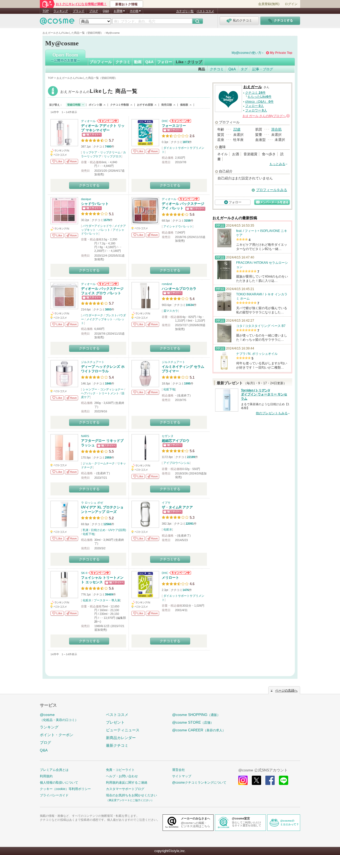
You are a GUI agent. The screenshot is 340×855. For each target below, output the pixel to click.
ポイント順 (95, 104)
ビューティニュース (122, 730)
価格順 (184, 104)
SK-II (84, 573)
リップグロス (112, 156)
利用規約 (46, 776)
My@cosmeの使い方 (246, 53)
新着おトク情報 (126, 4)
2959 (108, 457)
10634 (190, 304)
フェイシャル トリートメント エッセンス (102, 580)
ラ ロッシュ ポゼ (92, 502)
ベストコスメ (205, 11)
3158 (187, 220)
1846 (108, 383)
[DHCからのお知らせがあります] (179, 121)
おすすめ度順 (145, 104)
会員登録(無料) (268, 4)
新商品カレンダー (121, 738)
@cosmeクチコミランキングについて (199, 782)
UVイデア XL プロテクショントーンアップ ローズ (102, 509)
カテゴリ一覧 (185, 11)
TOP (45, 10)
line (283, 780)
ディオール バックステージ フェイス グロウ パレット (102, 291)
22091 (190, 523)
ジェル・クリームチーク (99, 463)
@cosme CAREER (199, 730)
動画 (138, 62)
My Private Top (281, 53)
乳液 (85, 530)
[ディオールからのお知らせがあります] (107, 121)
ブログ (93, 10)
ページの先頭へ (286, 690)
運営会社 (178, 770)
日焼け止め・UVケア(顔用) (108, 530)
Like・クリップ (189, 62)
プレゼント (115, 722)
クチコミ (123, 62)
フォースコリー (174, 126)
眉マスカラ (170, 310)
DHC (165, 121)
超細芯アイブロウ (175, 441)
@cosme (59, 717)
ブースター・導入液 (107, 600)
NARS (85, 436)
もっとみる (277, 164)
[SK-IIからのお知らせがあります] (98, 573)
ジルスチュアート (92, 362)
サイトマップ (181, 776)
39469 (109, 594)
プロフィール (101, 62)
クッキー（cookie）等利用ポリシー (65, 789)
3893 (108, 309)
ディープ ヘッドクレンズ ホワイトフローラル (103, 369)
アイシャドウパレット (178, 226)
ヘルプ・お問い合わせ (122, 776)
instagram (243, 780)
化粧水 (167, 529)
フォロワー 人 (256, 110)
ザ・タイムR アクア (177, 507)
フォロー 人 (254, 106)
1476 (185, 589)
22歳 (236, 129)
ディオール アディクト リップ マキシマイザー (103, 128)
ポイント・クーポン (56, 735)
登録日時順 (73, 104)
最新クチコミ (117, 745)
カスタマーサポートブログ (125, 789)
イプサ (166, 502)
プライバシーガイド (54, 795)
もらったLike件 (259, 96)
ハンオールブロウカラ (179, 289)
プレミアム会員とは (54, 770)
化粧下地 (169, 389)
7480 (108, 146)
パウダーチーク (93, 315)
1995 (187, 383)
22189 (191, 457)
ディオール (88, 121)
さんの (266, 116)
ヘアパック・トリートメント (100, 393)
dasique (86, 199)
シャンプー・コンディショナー (103, 389)
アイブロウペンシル (176, 462)
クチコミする (89, 185)
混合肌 (276, 129)
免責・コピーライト (120, 770)
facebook (270, 780)
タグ (244, 69)
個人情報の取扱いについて (59, 782)
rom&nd (167, 284)
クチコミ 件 (255, 92)
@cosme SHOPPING (196, 715)
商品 (201, 69)
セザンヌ (167, 436)
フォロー (164, 62)
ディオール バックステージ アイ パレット (183, 206)
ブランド (78, 10)
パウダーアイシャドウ (97, 225)
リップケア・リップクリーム (102, 152)
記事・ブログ (262, 69)
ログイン (291, 4)
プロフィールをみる (271, 190)
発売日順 (166, 104)
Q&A (106, 10)
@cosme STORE (193, 722)
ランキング (60, 10)
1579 (106, 220)
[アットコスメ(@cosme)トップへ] (57, 22)
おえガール (99, 92)
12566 (107, 524)
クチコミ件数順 (119, 104)
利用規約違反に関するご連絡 (126, 782)
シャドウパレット (95, 204)
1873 (185, 142)
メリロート (170, 578)
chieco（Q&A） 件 (259, 101)
